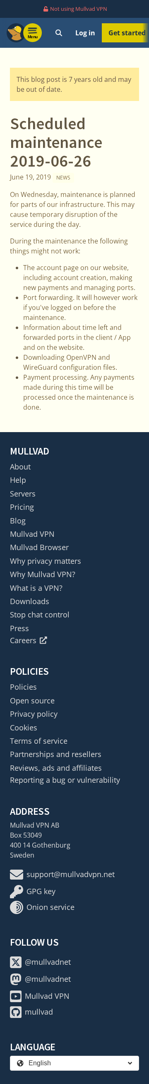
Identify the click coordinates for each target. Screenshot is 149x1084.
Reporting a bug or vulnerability (65, 780)
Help (18, 480)
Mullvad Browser (39, 547)
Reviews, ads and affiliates (56, 768)
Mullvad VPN (32, 534)
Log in (85, 32)
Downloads (29, 601)
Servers (23, 494)
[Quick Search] (59, 32)
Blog (18, 521)
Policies (23, 687)
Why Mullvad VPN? (42, 574)
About (20, 467)
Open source (32, 700)
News (63, 177)
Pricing (22, 507)
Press (19, 628)
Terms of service (38, 741)
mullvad (39, 1012)
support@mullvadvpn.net (70, 874)
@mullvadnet (48, 962)
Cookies (23, 727)
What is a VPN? (36, 588)
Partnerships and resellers (55, 754)
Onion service (50, 907)
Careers (23, 640)
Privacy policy (34, 714)
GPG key (40, 891)
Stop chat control (40, 614)
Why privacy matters (45, 561)
